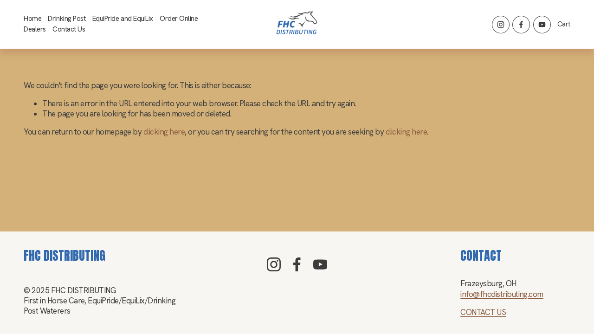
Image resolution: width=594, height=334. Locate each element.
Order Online (179, 18)
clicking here (164, 132)
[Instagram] (501, 24)
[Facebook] (521, 24)
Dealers (35, 29)
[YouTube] (542, 24)
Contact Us (68, 29)
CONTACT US (483, 312)
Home (32, 18)
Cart (563, 24)
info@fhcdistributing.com (501, 294)
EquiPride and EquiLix (122, 18)
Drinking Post (66, 18)
